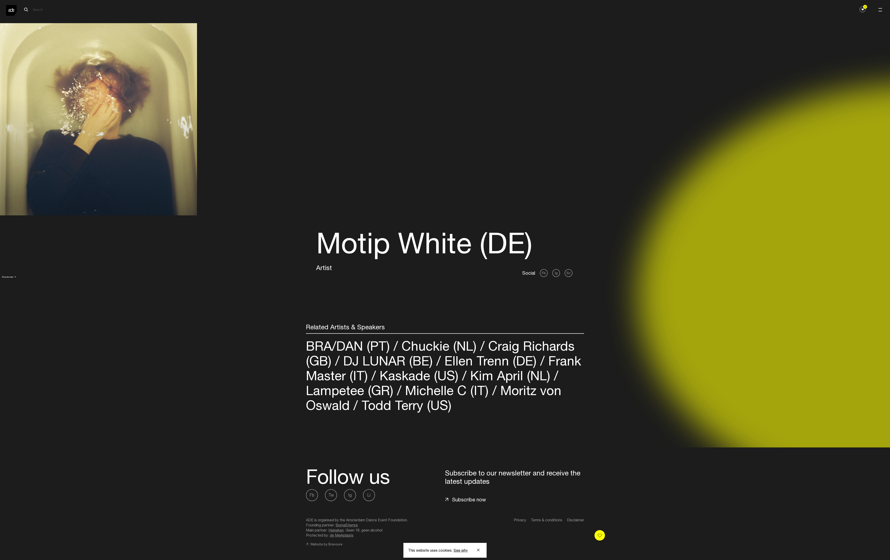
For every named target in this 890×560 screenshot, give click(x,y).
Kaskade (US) (419, 375)
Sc (568, 273)
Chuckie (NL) (439, 345)
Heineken (336, 530)
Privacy (520, 520)
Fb (544, 273)
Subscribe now (469, 500)
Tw (331, 495)
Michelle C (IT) (446, 390)
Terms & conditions (546, 520)
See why (461, 550)
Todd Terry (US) (404, 405)
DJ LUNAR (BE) (388, 360)
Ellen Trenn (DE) (490, 360)
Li (369, 495)
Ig (556, 273)
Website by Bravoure (325, 544)
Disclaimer (7, 276)
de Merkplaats (341, 535)
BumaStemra (347, 525)
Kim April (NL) (510, 375)
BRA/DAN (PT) (350, 345)
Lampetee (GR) (351, 390)
